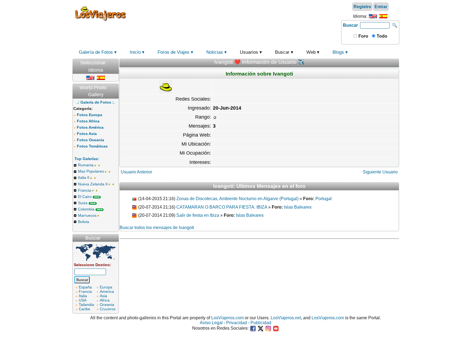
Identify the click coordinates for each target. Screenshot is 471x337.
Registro (362, 6)
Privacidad (236, 322)
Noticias (214, 52)
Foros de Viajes (173, 52)
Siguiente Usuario (380, 172)
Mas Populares (91, 171)
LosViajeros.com (227, 317)
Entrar (381, 6)
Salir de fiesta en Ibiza (197, 215)
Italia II (83, 177)
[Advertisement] (234, 13)
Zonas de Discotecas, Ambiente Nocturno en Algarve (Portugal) (237, 198)
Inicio (135, 52)
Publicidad (260, 322)
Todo (381, 36)
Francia (84, 190)
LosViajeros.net (286, 317)
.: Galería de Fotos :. (96, 102)
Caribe (84, 309)
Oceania (107, 304)
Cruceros (108, 309)
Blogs (338, 52)
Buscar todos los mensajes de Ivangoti (157, 227)
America (107, 291)
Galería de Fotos (96, 52)
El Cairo (85, 196)
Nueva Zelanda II (93, 184)
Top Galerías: (86, 159)
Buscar (350, 25)
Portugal (323, 198)
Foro (362, 36)
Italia (83, 296)
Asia (103, 296)
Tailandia (86, 304)
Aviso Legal (211, 322)
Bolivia (83, 221)
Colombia (86, 209)
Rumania (85, 165)
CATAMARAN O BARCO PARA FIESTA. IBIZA (221, 207)
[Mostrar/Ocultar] (116, 61)
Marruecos (87, 215)
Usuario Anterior (136, 172)
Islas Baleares (298, 207)
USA (82, 300)
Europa (106, 287)
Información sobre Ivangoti (259, 74)
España (85, 287)
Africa (105, 300)
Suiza (82, 203)
